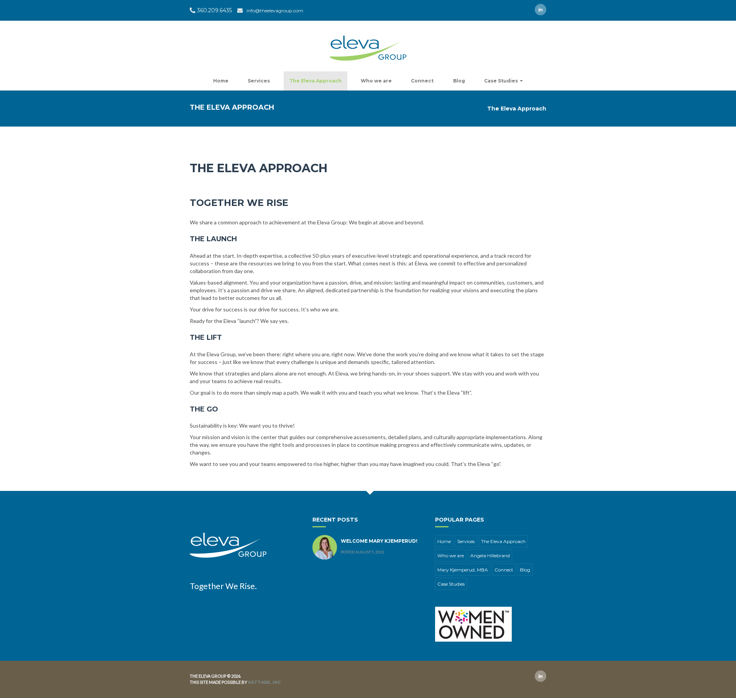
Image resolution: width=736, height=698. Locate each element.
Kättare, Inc (264, 682)
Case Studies (501, 81)
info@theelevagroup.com (274, 10)
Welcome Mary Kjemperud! (379, 541)
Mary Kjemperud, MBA (462, 570)
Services (259, 81)
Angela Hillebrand (490, 555)
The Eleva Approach (315, 81)
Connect (422, 81)
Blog (459, 81)
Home (220, 81)
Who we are (376, 81)
